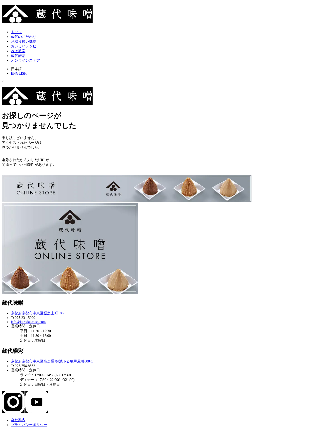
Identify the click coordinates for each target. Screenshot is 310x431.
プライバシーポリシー (29, 425)
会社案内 (18, 420)
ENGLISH (19, 73)
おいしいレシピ (23, 46)
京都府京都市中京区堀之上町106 (37, 313)
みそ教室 (18, 51)
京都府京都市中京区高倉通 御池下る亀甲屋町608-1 (52, 361)
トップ (16, 32)
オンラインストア (25, 60)
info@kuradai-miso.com (28, 322)
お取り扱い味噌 (23, 41)
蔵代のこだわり (23, 37)
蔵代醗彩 (18, 56)
